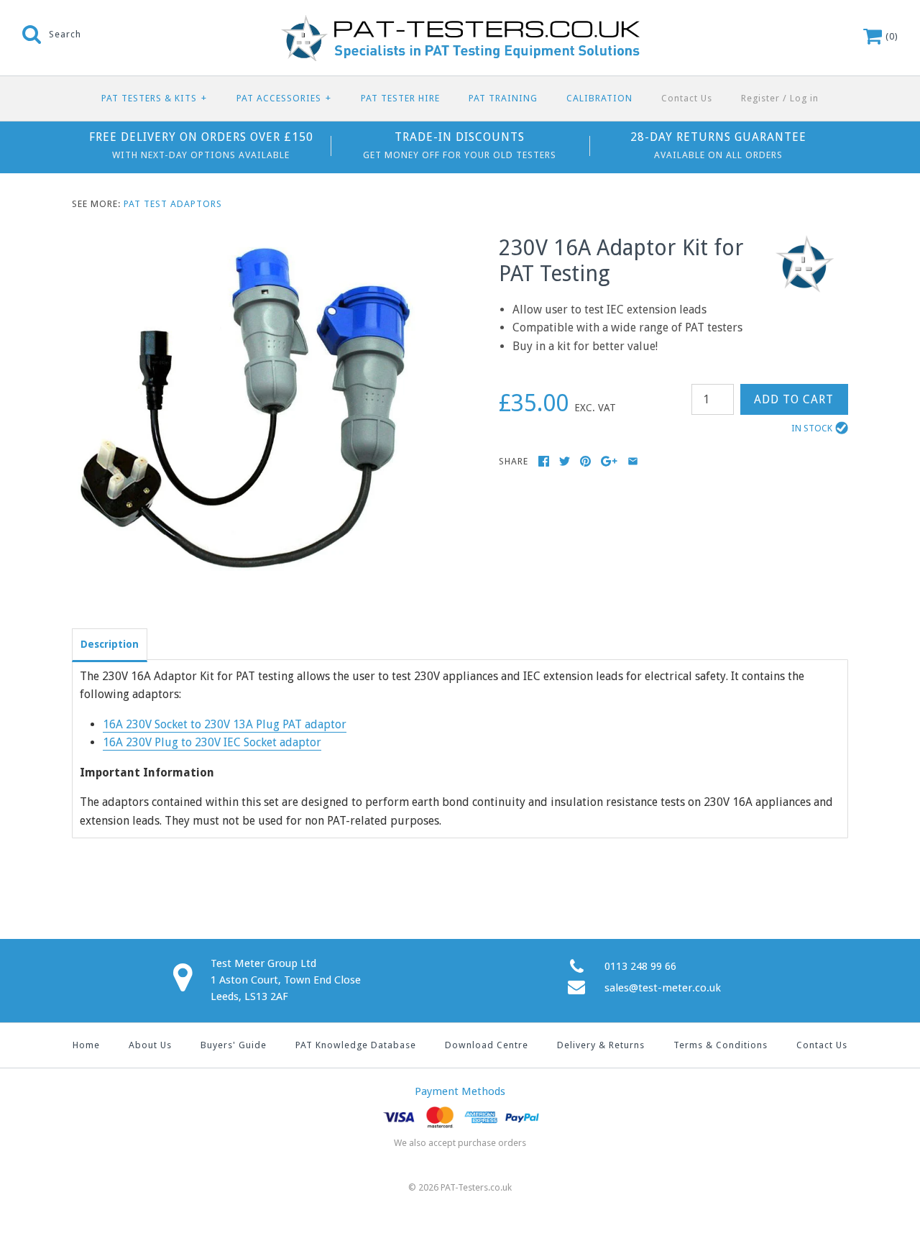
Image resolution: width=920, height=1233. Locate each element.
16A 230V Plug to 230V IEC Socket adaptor (212, 742)
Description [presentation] (109, 644)
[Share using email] (632, 461)
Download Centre (486, 1045)
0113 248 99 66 (640, 966)
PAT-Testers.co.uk (476, 1187)
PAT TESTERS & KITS (154, 98)
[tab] (109, 643)
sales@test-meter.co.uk (662, 987)
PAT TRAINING (503, 98)
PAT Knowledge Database (355, 1045)
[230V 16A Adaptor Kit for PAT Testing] (246, 244)
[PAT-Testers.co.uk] (460, 23)
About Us (150, 1045)
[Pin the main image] (585, 461)
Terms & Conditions (720, 1045)
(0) (890, 36)
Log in (804, 98)
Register (760, 98)
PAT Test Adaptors (173, 203)
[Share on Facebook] (543, 461)
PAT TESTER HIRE (400, 98)
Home (86, 1045)
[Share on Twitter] (564, 461)
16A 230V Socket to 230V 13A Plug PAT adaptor (224, 724)
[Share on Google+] (609, 461)
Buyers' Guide (234, 1045)
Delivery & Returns (601, 1045)
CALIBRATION (599, 98)
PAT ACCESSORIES (283, 98)
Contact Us (686, 98)
